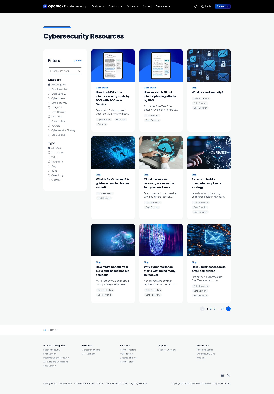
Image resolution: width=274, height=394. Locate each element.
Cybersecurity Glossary (63, 130)
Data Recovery (59, 102)
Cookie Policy (65, 383)
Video (54, 157)
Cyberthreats (58, 98)
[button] (98, 6)
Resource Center (205, 349)
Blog (53, 166)
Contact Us (222, 6)
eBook (54, 170)
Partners (55, 125)
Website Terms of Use (116, 383)
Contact (100, 383)
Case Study (57, 175)
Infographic (57, 161)
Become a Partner (128, 357)
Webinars (201, 357)
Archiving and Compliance (55, 361)
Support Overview (167, 349)
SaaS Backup (58, 134)
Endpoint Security (51, 349)
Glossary (55, 179)
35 (222, 308)
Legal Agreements (138, 383)
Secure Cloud (58, 121)
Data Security (58, 112)
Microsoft (56, 116)
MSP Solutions (88, 353)
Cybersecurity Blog (206, 353)
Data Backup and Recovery (56, 357)
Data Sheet (57, 152)
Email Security (58, 93)
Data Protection (59, 89)
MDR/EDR (56, 107)
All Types (56, 148)
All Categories (58, 84)
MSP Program (126, 353)
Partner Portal (126, 361)
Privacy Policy (50, 383)
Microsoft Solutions (91, 349)
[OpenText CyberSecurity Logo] (64, 6)
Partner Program (128, 349)
